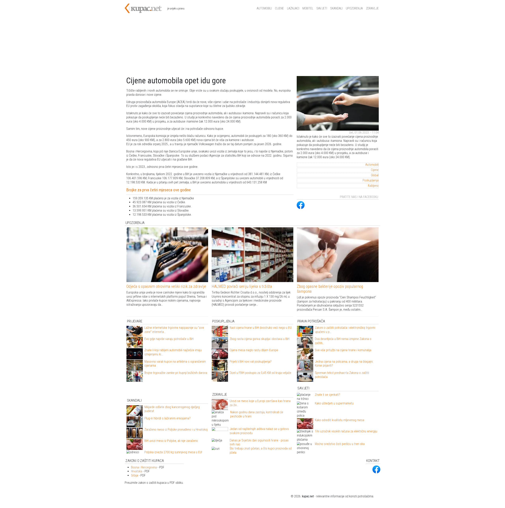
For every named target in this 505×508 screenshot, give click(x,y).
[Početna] (146, 8)
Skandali (336, 8)
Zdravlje (372, 8)
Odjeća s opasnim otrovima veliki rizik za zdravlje (166, 286)
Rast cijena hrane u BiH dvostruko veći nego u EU (261, 328)
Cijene (279, 8)
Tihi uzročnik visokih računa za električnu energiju (346, 431)
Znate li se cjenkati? (327, 395)
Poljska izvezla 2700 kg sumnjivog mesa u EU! (173, 452)
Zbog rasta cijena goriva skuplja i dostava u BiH (259, 339)
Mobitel (307, 8)
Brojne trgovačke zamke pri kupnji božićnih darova (175, 373)
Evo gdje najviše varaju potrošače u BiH (169, 339)
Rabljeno (373, 186)
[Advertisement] (252, 46)
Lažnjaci (293, 8)
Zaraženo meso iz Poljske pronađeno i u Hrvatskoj (176, 429)
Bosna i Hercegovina (144, 467)
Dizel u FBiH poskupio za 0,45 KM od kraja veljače (260, 373)
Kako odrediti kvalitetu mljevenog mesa (339, 420)
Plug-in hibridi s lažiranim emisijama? (167, 418)
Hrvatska (136, 471)
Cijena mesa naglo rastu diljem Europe (254, 350)
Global (375, 175)
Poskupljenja (371, 180)
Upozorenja (354, 8)
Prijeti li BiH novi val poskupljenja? (251, 361)
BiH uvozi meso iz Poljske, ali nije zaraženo (171, 441)
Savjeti (321, 8)
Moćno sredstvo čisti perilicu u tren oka (340, 444)
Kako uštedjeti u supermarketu (334, 403)
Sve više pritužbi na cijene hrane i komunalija (343, 350)
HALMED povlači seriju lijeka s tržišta (242, 286)
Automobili (264, 8)
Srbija (134, 475)
